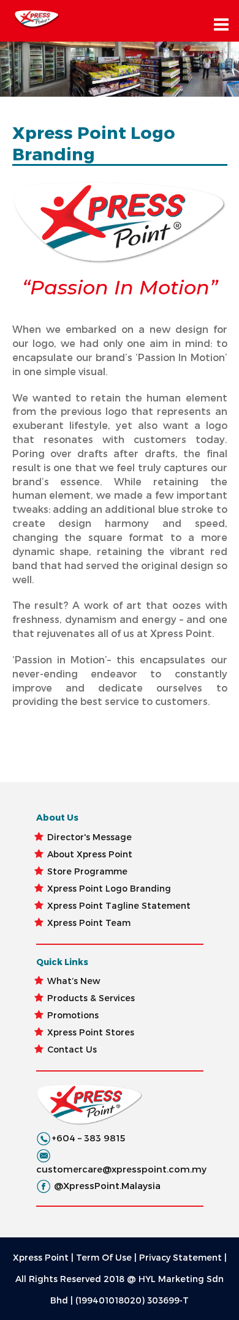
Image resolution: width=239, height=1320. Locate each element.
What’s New (74, 980)
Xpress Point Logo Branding (109, 888)
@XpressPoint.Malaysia (107, 1185)
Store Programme (87, 871)
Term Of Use (104, 1257)
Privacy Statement (180, 1257)
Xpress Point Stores (90, 1032)
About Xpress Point (89, 854)
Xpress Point (41, 1257)
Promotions (73, 1015)
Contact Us (72, 1049)
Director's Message (89, 837)
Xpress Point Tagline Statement (119, 905)
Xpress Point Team (89, 922)
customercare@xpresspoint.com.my (121, 1168)
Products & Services (91, 998)
